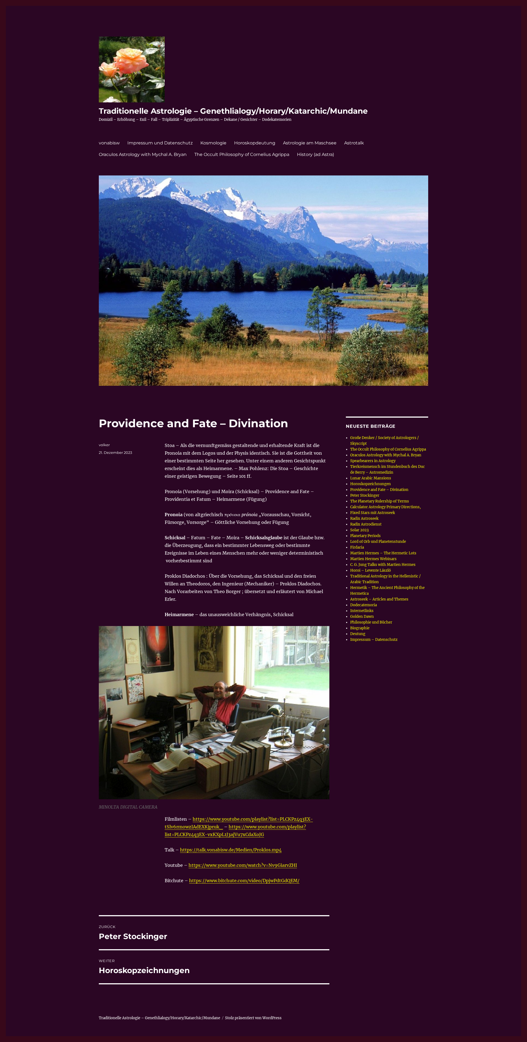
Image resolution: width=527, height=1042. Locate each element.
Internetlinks (362, 610)
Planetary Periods (365, 535)
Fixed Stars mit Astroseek (372, 512)
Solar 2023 (359, 530)
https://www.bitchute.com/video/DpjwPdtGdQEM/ (244, 880)
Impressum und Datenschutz (160, 143)
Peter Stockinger (364, 495)
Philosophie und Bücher (371, 622)
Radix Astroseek (364, 518)
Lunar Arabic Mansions (370, 478)
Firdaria (357, 547)
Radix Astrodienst (366, 524)
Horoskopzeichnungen (370, 484)
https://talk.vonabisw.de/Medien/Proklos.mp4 (231, 850)
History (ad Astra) (315, 154)
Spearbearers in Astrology (373, 461)
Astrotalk (354, 143)
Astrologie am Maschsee (310, 143)
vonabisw (109, 143)
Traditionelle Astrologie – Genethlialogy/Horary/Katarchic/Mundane (233, 111)
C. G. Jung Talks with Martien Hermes (383, 564)
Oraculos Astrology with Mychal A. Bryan (143, 154)
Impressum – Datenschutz (373, 639)
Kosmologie (213, 143)
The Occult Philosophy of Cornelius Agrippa (241, 154)
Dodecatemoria (363, 605)
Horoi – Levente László (370, 570)
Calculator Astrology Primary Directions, (385, 507)
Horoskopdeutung (254, 143)
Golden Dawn (362, 616)
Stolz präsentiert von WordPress (253, 1018)
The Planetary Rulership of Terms (379, 501)
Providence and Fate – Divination (379, 489)
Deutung (357, 634)
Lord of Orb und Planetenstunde (378, 541)
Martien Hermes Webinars (373, 559)
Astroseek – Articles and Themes (379, 599)
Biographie (359, 628)
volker (104, 445)
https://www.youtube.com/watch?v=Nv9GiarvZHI (243, 865)
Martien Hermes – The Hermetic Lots (383, 553)
